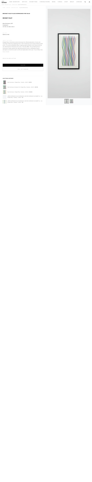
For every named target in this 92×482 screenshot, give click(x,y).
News (53, 1)
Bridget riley (8, 4)
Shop (66, 1)
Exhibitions (33, 1)
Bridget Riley (14, 7)
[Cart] (89, 2)
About (72, 1)
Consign (79, 1)
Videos (60, 1)
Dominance (14, 4)
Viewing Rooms (45, 1)
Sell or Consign (23, 69)
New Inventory (14, 1)
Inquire (23, 65)
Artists (24, 1)
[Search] (85, 2)
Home (3, 4)
